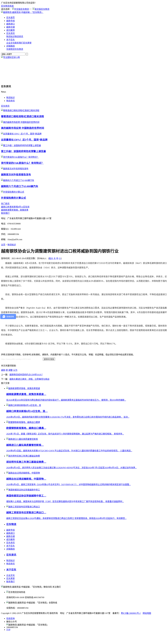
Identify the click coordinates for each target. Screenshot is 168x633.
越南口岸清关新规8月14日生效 (15, 207)
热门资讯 (5, 204)
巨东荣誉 (27, 43)
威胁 (3, 370)
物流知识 (10, 36)
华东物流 (19, 49)
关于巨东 (10, 40)
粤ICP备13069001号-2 (131, 613)
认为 (15, 370)
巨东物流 (11, 524)
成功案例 (10, 30)
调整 (10, 370)
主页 (3, 245)
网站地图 (147, 613)
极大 (51, 258)
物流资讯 (19, 36)
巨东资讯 (10, 33)
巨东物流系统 (7, 6)
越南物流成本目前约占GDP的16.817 (26, 374)
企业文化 (10, 43)
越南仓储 (10, 27)
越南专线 (10, 21)
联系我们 (19, 43)
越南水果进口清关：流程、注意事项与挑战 (29, 379)
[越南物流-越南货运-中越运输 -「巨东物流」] (22, 12)
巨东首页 (10, 17)
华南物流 (10, 49)
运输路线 (10, 46)
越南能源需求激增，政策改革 (14, 210)
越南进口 (10, 24)
